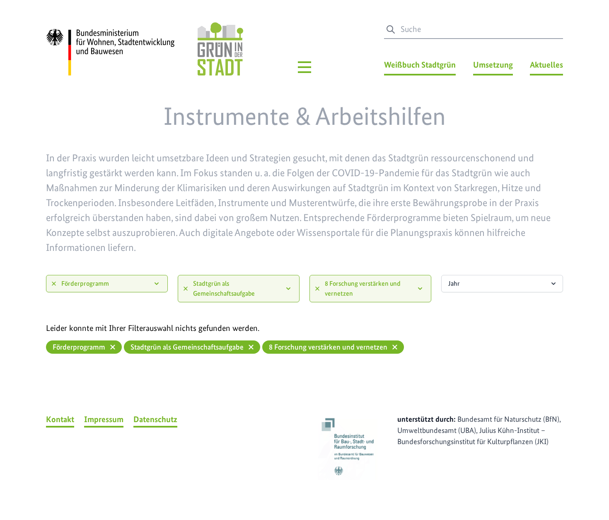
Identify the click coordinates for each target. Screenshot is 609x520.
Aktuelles (546, 65)
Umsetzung (493, 65)
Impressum (103, 419)
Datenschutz (155, 419)
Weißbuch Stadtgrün (420, 65)
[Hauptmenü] (304, 67)
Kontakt (60, 419)
